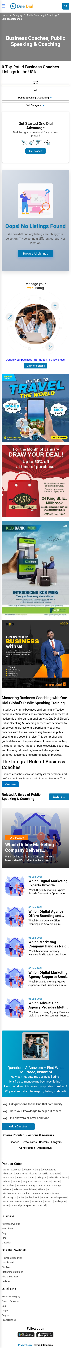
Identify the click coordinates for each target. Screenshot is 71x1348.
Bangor (33, 1185)
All (35, 90)
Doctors (44, 1142)
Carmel (42, 1205)
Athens (64, 1177)
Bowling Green (59, 1197)
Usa (4, 1305)
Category (17, 15)
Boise (21, 1197)
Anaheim (55, 1173)
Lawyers (56, 1142)
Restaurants (29, 1142)
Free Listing (8, 1228)
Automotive (44, 1147)
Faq (4, 1233)
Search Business (10, 1301)
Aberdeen (16, 1169)
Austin (56, 1181)
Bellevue (7, 1189)
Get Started (35, 150)
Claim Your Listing (36, 365)
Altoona (33, 1173)
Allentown (8, 1173)
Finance (14, 1142)
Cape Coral (30, 1205)
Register (6, 1315)
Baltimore (22, 1185)
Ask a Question (18, 1126)
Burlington (60, 1201)
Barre (42, 1185)
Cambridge (16, 1205)
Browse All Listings (35, 253)
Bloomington (52, 1193)
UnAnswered (8, 1281)
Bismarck (38, 1193)
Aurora (37, 1181)
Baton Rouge (54, 1185)
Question (6, 1242)
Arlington (42, 1177)
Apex (32, 1177)
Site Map (6, 1267)
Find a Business (10, 1276)
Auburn (17, 1181)
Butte (5, 1205)
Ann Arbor (21, 1177)
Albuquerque (49, 1169)
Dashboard (8, 1262)
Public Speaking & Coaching (42, 15)
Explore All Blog (61, 796)
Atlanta (7, 1181)
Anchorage (8, 1177)
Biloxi (50, 1189)
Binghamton (9, 1193)
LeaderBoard (9, 1320)
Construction (27, 1147)
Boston (45, 1197)
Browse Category (11, 1296)
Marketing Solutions (12, 1271)
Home (5, 15)
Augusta (27, 1181)
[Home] (22, 6)
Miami (6, 1169)
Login (5, 1310)
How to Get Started (12, 1257)
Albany (27, 1169)
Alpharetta (21, 1173)
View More (10, 784)
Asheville (53, 1177)
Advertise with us (11, 1223)
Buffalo (48, 1201)
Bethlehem (30, 1189)
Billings (41, 1189)
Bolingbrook (32, 1197)
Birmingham (24, 1193)
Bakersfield (8, 1185)
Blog (4, 1238)
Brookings (37, 1201)
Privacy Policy (25, 1345)
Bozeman (8, 1201)
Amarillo (43, 1173)
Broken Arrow (22, 1201)
